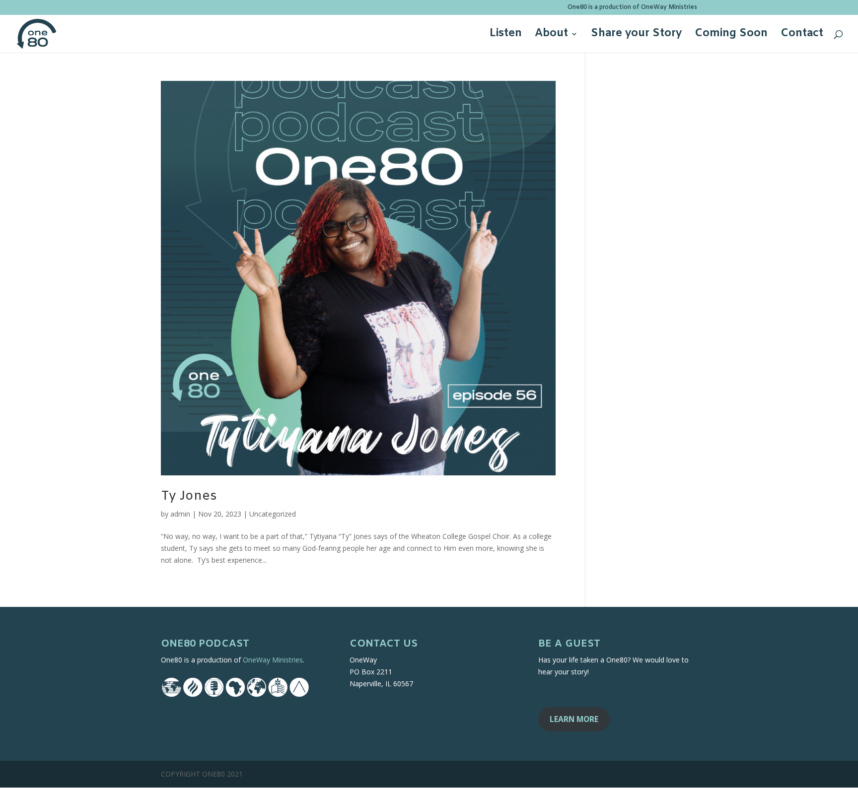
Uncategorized (272, 514)
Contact (802, 35)
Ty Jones (189, 496)
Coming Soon (731, 35)
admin (180, 514)
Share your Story (636, 35)
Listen (506, 35)
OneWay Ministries (273, 659)
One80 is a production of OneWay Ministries (632, 7)
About (551, 35)
